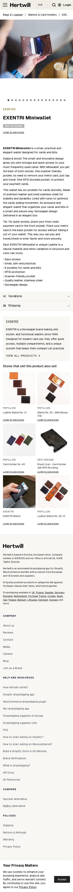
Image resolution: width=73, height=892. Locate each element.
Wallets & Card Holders (42, 14)
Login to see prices (13, 132)
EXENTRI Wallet (11, 516)
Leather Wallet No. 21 (15, 412)
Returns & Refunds (14, 832)
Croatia (52, 596)
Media (6, 646)
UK (33, 592)
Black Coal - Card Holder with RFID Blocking (51, 466)
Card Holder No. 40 (14, 464)
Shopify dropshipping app (18, 694)
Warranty (8, 839)
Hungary (53, 600)
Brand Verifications (14, 758)
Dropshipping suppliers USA (20, 722)
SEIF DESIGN (45, 460)
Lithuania (32, 600)
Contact (8, 639)
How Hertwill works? (15, 687)
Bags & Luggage (13, 14)
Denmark (43, 600)
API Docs (8, 772)
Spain (60, 596)
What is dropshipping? (16, 765)
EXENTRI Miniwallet (66, 14)
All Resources (11, 779)
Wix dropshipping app (16, 708)
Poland (40, 592)
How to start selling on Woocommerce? (27, 744)
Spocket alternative (15, 798)
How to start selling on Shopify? (23, 737)
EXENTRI (8, 511)
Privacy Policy (28, 887)
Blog (6, 660)
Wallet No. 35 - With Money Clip (52, 414)
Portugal (33, 596)
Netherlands (20, 596)
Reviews (8, 632)
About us (8, 625)
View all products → (23, 355)
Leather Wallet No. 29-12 (51, 516)
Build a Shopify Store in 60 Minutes (25, 751)
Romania (8, 596)
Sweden (49, 592)
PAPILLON (9, 408)
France (42, 596)
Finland (12, 600)
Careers (8, 653)
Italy (5, 600)
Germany (59, 592)
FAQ (5, 729)
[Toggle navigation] (5, 5)
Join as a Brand (12, 668)
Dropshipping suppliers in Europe (23, 715)
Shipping (8, 825)
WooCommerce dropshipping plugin (24, 701)
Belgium (21, 600)
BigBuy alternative (14, 805)
